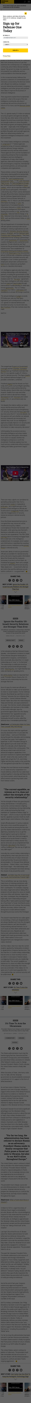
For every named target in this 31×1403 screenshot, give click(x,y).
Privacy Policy (6, 56)
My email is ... (7, 35)
